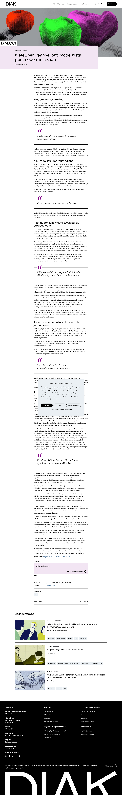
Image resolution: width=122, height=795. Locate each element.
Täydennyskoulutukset (51, 721)
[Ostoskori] (96, 4)
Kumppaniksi (48, 737)
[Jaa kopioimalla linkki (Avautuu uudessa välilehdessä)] (87, 601)
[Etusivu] (11, 4)
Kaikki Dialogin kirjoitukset (75, 572)
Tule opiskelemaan (59, 4)
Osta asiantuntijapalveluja (52, 734)
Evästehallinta (54, 409)
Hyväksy (47, 405)
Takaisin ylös (109, 766)
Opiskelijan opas (84, 4)
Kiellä (59, 405)
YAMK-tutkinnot (49, 715)
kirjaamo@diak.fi (11, 742)
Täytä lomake (9, 748)
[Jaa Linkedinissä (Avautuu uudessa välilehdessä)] (83, 601)
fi (101, 4)
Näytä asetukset (73, 405)
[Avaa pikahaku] (99, 4)
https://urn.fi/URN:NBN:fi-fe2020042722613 (57, 557)
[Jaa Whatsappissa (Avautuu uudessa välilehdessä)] (85, 601)
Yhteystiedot (9, 718)
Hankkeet (84, 715)
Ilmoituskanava (76, 765)
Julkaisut (84, 718)
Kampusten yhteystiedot (13, 720)
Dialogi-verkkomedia (87, 721)
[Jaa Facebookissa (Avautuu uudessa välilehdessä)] (80, 601)
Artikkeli (18, 50)
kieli (36, 595)
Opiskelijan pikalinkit (87, 734)
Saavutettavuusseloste (62, 765)
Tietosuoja (50, 765)
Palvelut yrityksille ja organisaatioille (55, 731)
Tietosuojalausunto (65, 409)
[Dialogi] (8, 43)
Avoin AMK (47, 718)
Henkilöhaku (9, 722)
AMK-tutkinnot (48, 711)
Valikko (110, 4)
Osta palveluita (72, 4)
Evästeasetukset (39, 765)
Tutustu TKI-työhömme (88, 711)
